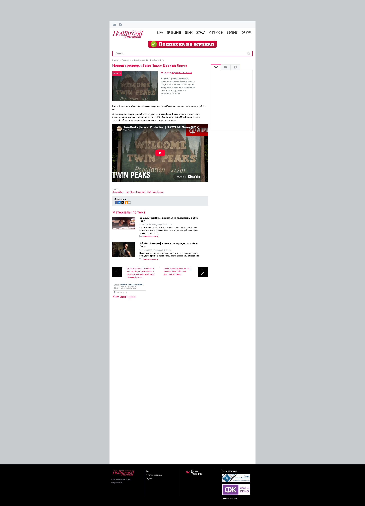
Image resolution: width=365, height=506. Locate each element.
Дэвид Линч (118, 192)
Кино (160, 32)
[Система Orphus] (129, 293)
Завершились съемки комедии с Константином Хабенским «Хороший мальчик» (177, 271)
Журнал (200, 32)
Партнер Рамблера (229, 498)
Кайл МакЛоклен (155, 192)
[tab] (216, 67)
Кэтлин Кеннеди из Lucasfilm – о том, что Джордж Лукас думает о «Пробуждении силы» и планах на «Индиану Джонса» (140, 272)
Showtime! (141, 192)
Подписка (149, 479)
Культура (246, 32)
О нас (147, 471)
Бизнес (188, 32)
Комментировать (150, 236)
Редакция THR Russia (182, 72)
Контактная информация (154, 475)
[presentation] (216, 67)
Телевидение (174, 32)
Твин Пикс (130, 192)
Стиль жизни (216, 32)
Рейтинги (232, 32)
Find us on (196, 473)
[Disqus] (160, 337)
